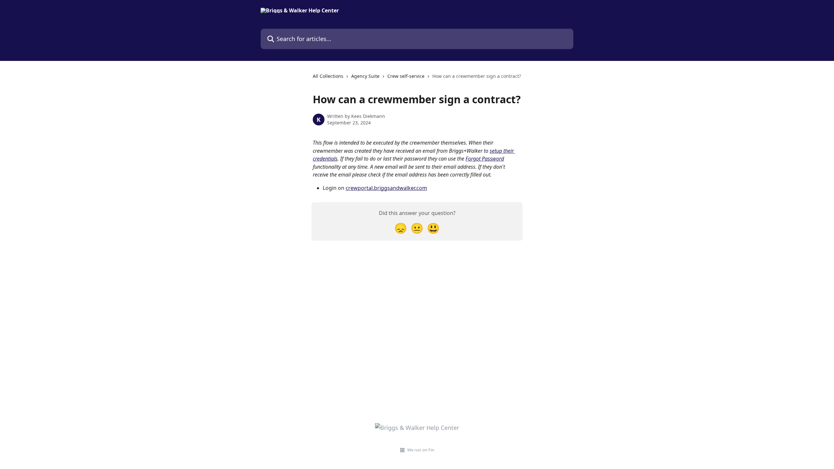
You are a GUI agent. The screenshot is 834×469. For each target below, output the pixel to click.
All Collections (328, 76)
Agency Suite (365, 76)
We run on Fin (420, 450)
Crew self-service (405, 76)
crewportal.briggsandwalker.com (386, 188)
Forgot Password (485, 158)
